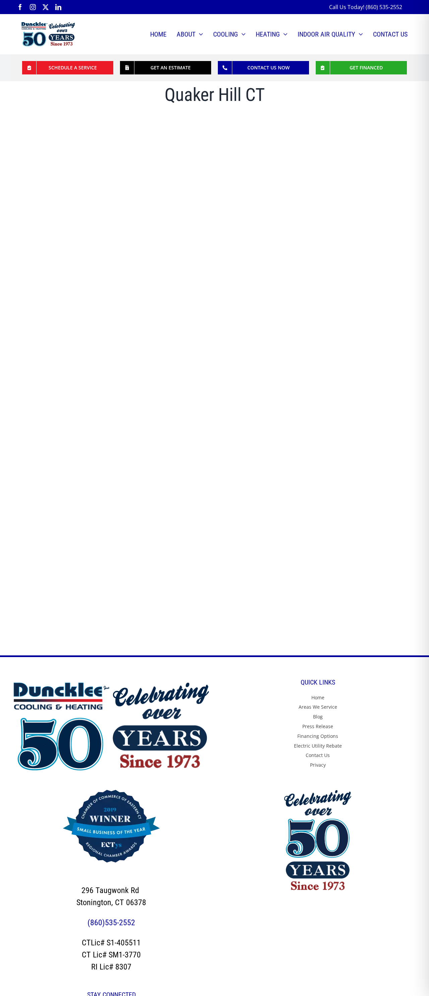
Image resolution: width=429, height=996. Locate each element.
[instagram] (33, 7)
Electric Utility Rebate (318, 746)
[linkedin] (58, 7)
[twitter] (46, 7)
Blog (318, 716)
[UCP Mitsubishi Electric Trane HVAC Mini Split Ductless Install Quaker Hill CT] (194, 125)
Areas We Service (318, 707)
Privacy (318, 765)
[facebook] (20, 7)
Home (317, 697)
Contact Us (318, 755)
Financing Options (317, 736)
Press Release (317, 726)
